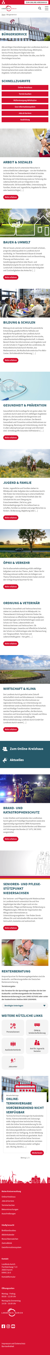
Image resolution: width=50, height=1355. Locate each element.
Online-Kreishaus (25, 87)
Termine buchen (8, 1205)
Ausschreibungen (9, 1213)
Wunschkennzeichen (10, 1239)
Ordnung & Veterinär (21, 603)
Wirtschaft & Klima (19, 688)
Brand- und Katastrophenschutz (21, 810)
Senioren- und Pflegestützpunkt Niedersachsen (22, 888)
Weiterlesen (38, 1153)
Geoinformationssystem (11, 1247)
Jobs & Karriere (25, 113)
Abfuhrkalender (8, 1234)
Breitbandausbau (9, 1230)
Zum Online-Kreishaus (36, 2)
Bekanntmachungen (10, 1209)
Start (3, 15)
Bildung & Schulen (19, 322)
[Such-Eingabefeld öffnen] (40, 8)
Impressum (6, 1343)
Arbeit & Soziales (17, 162)
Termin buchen (25, 94)
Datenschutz (20, 1343)
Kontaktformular (8, 1277)
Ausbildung (25, 119)
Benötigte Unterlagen (14, 1005)
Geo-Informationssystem (25, 106)
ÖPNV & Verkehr (16, 562)
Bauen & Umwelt (16, 242)
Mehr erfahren (11, 197)
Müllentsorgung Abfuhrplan (25, 100)
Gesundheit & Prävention (25, 405)
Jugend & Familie (17, 482)
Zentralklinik (7, 1243)
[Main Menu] (46, 8)
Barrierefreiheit (8, 1346)
